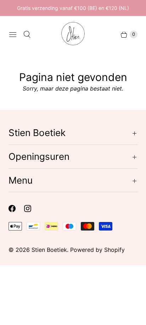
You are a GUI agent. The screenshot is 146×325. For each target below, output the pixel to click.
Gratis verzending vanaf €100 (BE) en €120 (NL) (73, 8)
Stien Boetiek (49, 249)
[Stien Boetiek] (73, 34)
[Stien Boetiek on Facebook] (16, 208)
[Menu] (13, 34)
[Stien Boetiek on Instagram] (32, 208)
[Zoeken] (27, 34)
